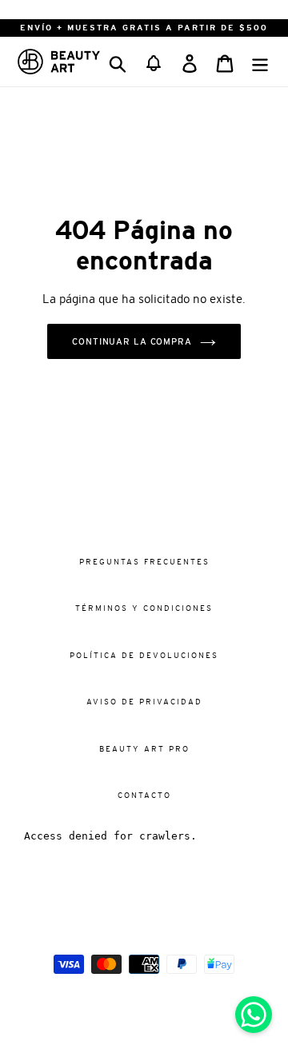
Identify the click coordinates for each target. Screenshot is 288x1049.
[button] (153, 61)
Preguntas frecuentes (144, 561)
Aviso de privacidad (144, 701)
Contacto (144, 795)
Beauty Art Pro (144, 748)
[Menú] (260, 61)
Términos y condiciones (144, 608)
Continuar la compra (132, 341)
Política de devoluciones (144, 655)
